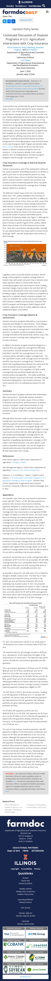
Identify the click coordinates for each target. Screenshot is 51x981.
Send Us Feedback (26, 841)
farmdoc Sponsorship (25, 924)
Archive (25, 878)
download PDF (26, 20)
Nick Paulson (31, 50)
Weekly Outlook (25, 889)
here (14, 781)
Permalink (9, 99)
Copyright (15, 869)
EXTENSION (38, 850)
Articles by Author (25, 883)
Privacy (37, 869)
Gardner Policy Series (25, 894)
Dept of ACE (13, 850)
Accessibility (26, 869)
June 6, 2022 (7, 147)
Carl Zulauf (25, 60)
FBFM (26, 850)
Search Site (25, 881)
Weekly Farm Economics (25, 891)
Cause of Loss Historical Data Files (25, 470)
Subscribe (25, 921)
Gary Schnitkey (28, 47)
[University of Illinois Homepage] (26, 860)
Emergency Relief (19, 462)
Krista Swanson (14, 47)
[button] (47, 12)
